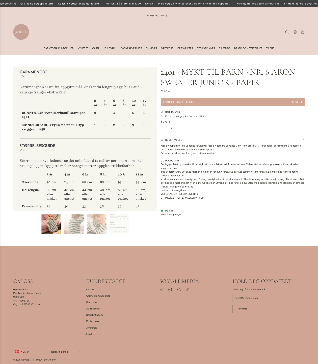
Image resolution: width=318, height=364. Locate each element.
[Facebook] (161, 290)
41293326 (24, 300)
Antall (166, 122)
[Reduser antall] (165, 129)
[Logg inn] (295, 32)
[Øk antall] (178, 129)
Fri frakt (107, 3)
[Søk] (287, 32)
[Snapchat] (179, 290)
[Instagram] (170, 290)
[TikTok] (187, 290)
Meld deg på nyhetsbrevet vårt (173, 3)
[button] (17, 139)
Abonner (243, 308)
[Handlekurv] (303, 32)
